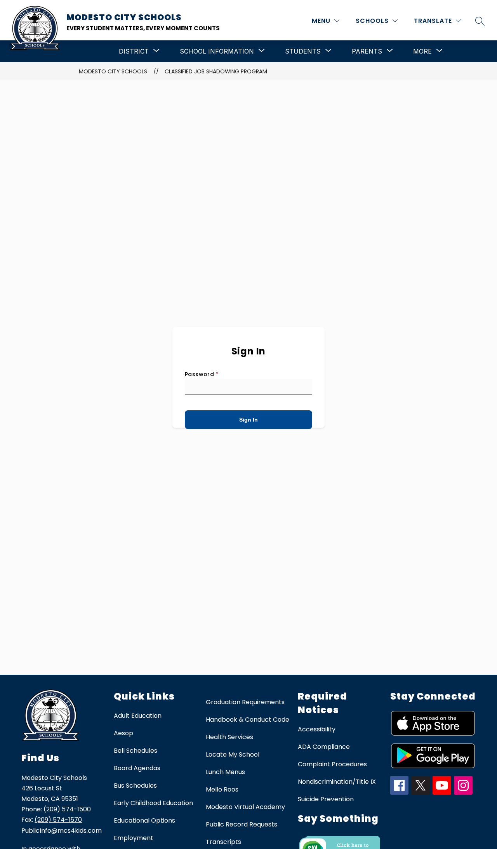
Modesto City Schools (113, 71)
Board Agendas (137, 768)
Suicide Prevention (326, 799)
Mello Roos (222, 789)
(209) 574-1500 (67, 809)
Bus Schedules (135, 785)
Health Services (229, 737)
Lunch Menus (225, 771)
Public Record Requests (241, 824)
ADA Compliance (324, 746)
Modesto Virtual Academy (245, 806)
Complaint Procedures (332, 764)
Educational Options (144, 820)
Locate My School (232, 754)
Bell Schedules (135, 750)
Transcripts (223, 841)
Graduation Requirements (245, 702)
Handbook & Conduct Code (247, 719)
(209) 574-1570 (58, 819)
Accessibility (316, 729)
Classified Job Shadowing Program (216, 71)
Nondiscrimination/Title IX (337, 781)
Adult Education (138, 715)
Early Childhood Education (153, 803)
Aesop (123, 733)
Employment (133, 837)
